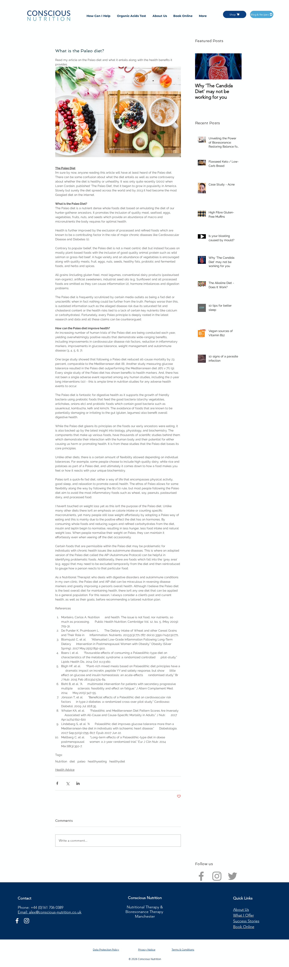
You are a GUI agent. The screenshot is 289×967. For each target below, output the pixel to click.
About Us (241, 909)
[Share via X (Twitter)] (68, 783)
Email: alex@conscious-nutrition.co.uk (49, 912)
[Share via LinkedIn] (78, 783)
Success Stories (246, 921)
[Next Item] (235, 66)
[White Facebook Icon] (17, 920)
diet (72, 761)
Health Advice (64, 769)
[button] (98, 16)
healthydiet (117, 761)
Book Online (243, 926)
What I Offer (243, 915)
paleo (81, 761)
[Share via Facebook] (57, 783)
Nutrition (61, 761)
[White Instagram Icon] (26, 920)
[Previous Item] (202, 66)
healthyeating (97, 761)
